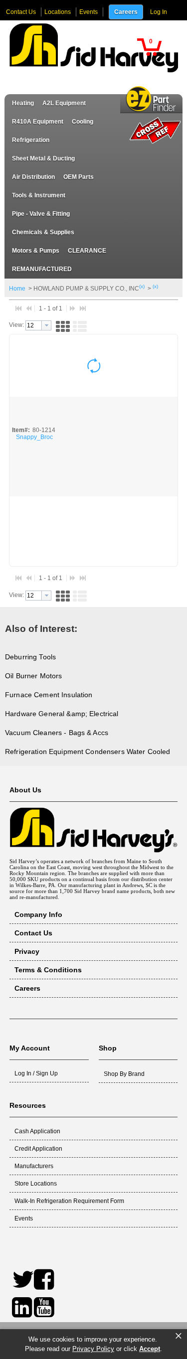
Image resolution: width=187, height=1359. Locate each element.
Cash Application (37, 1131)
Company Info (38, 914)
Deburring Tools (30, 657)
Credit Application (38, 1148)
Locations (57, 11)
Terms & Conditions (48, 970)
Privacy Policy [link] (93, 1349)
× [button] (179, 1336)
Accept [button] (149, 1349)
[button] (149, 47)
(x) (142, 286)
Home (17, 288)
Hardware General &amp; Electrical (62, 714)
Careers (126, 11)
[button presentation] (46, 325)
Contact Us (21, 11)
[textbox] (33, 325)
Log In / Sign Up (36, 1073)
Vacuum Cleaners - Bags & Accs (56, 733)
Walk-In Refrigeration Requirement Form (69, 1201)
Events (88, 11)
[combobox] (38, 325)
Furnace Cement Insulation (49, 695)
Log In (158, 11)
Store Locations (35, 1183)
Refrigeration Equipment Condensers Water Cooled (88, 751)
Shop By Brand (124, 1073)
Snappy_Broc (34, 437)
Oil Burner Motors (33, 676)
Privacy (26, 951)
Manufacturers (33, 1166)
